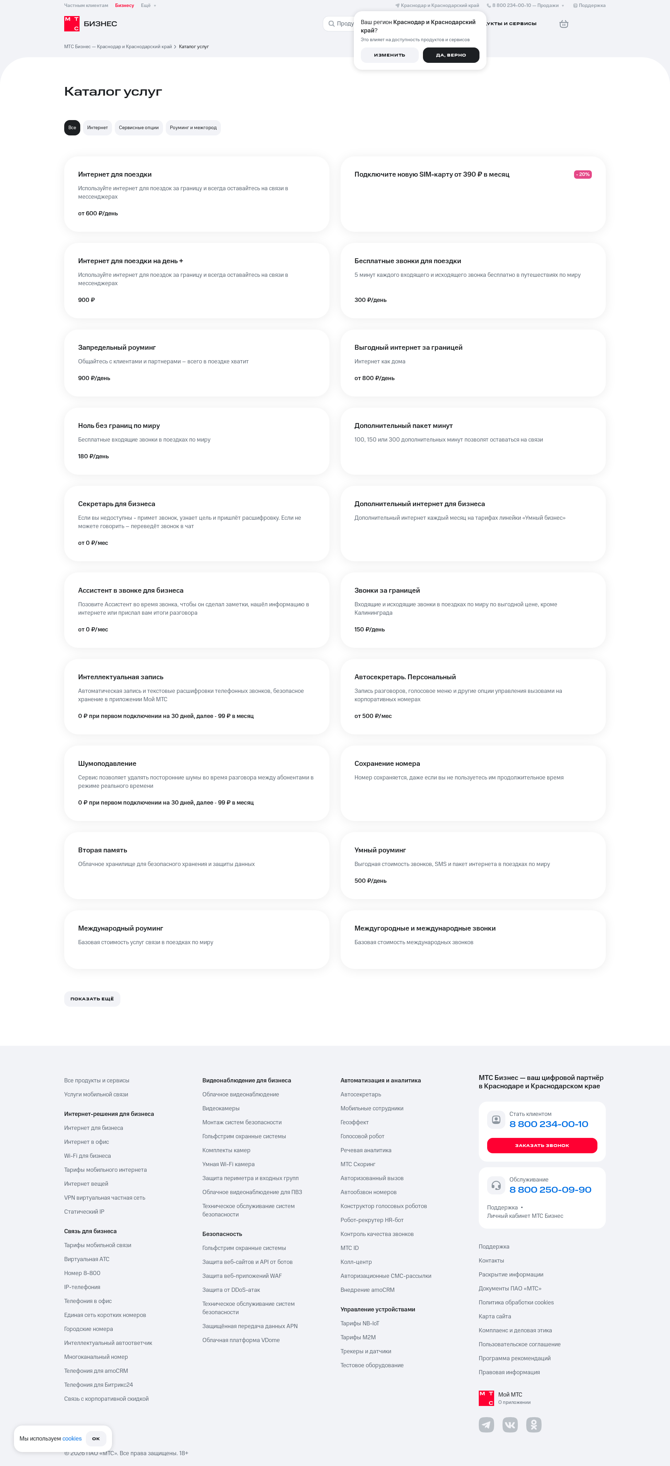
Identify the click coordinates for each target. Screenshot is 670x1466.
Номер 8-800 (82, 1273)
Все (72, 127)
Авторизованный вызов (372, 1178)
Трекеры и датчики (366, 1351)
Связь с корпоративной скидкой (106, 1399)
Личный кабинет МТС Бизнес (525, 1216)
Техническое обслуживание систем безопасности (248, 1210)
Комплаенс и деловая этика (515, 1330)
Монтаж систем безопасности (242, 1122)
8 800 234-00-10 (525, 5)
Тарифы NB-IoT (360, 1323)
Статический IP (84, 1212)
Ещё (146, 5)
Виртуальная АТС (87, 1259)
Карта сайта (495, 1316)
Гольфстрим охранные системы (244, 1136)
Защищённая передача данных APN (250, 1326)
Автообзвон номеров (369, 1192)
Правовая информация (509, 1372)
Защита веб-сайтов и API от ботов (247, 1262)
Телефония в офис (88, 1301)
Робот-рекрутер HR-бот (372, 1220)
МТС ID (350, 1248)
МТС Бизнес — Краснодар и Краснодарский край (118, 46)
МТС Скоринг (358, 1164)
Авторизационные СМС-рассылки (386, 1276)
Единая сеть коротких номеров (105, 1315)
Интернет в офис (86, 1142)
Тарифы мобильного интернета (105, 1170)
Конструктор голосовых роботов (384, 1206)
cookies (72, 1439)
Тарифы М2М (358, 1337)
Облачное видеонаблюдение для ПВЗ (252, 1192)
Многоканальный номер (96, 1357)
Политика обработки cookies (516, 1302)
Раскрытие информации (511, 1275)
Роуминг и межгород (193, 127)
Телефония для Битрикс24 (98, 1385)
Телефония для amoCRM (96, 1371)
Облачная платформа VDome (241, 1340)
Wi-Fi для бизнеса (87, 1156)
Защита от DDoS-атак (231, 1290)
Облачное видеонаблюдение (240, 1094)
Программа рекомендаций (515, 1358)
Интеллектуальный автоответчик (108, 1343)
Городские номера (88, 1329)
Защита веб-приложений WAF (242, 1276)
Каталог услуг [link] (194, 46)
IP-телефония (82, 1287)
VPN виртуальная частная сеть (104, 1198)
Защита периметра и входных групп (250, 1178)
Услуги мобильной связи (96, 1094)
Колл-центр (356, 1262)
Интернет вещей (86, 1184)
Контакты (491, 1261)
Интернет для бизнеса (93, 1128)
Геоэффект (355, 1122)
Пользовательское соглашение (520, 1344)
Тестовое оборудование (372, 1365)
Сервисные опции (139, 127)
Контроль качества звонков (377, 1234)
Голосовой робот (363, 1136)
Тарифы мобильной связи (97, 1245)
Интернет (97, 127)
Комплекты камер (226, 1150)
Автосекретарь (361, 1094)
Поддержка (504, 1208)
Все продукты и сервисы (96, 1080)
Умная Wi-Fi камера (228, 1164)
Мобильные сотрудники (372, 1108)
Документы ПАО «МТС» (510, 1288)
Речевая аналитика (366, 1150)
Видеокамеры (221, 1108)
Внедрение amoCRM (368, 1290)
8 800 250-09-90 (550, 1190)
